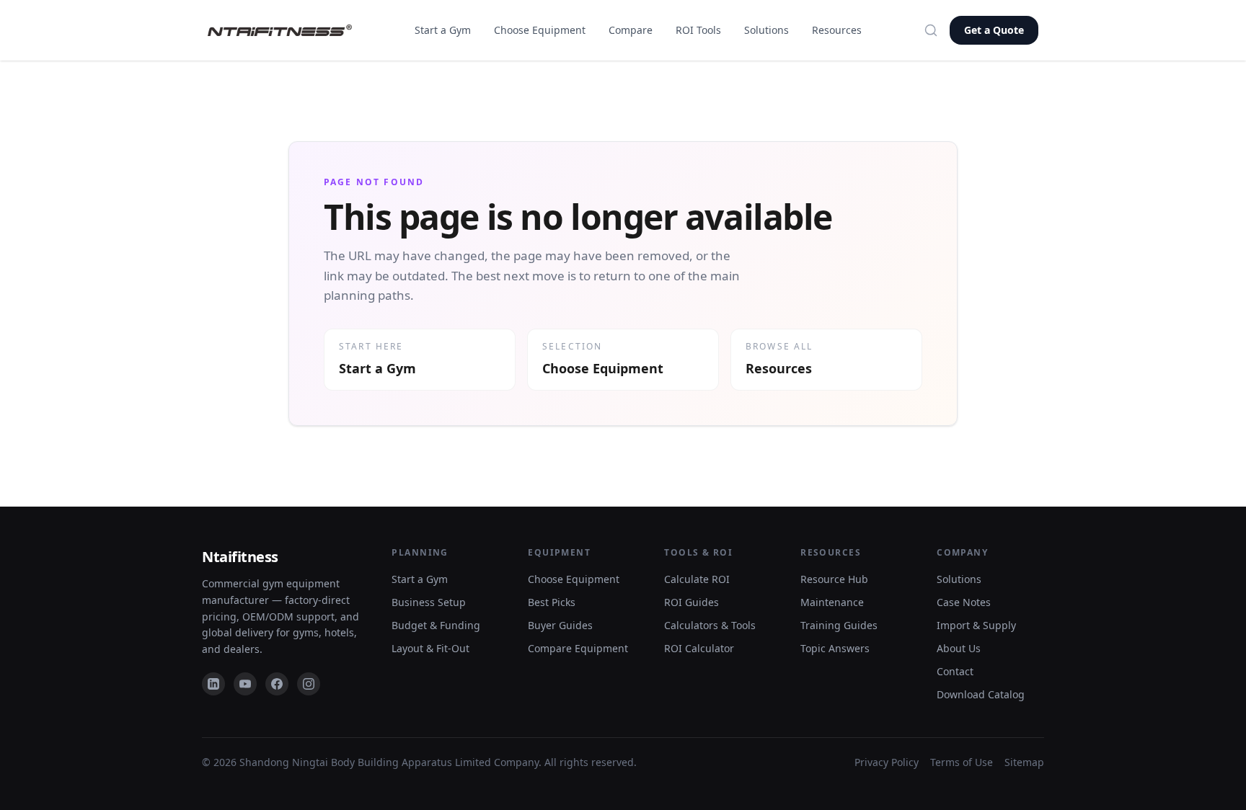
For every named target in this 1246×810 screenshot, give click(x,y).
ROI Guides (691, 602)
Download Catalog (981, 694)
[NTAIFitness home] (280, 30)
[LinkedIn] (213, 683)
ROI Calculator (699, 648)
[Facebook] (276, 683)
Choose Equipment (540, 30)
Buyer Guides (560, 625)
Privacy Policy (886, 762)
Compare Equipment (578, 648)
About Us (959, 648)
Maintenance (832, 602)
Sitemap (1024, 762)
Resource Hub (834, 579)
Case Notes (964, 602)
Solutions (766, 30)
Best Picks (551, 602)
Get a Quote (994, 30)
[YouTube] (245, 683)
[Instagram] (308, 683)
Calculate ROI (697, 579)
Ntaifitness (240, 556)
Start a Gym (443, 30)
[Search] (931, 30)
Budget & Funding (436, 625)
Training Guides (839, 625)
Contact (955, 671)
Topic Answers (835, 648)
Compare (631, 30)
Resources (837, 30)
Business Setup (429, 602)
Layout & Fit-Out (430, 648)
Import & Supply (976, 625)
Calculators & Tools (710, 625)
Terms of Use (961, 762)
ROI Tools (698, 30)
